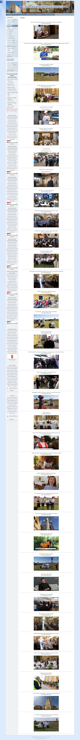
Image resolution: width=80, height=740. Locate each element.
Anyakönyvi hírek (29, 14)
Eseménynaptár (10, 21)
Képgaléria (9, 23)
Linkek (8, 50)
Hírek (16, 14)
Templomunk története (11, 19)
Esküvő (10, 33)
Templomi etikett (10, 48)
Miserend (22, 14)
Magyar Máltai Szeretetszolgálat (11, 37)
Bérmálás (11, 31)
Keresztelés (11, 29)
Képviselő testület (10, 40)
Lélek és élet (9, 14)
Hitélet (8, 27)
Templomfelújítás (10, 52)
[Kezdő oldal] (40, 7)
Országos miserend (11, 64)
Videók (8, 25)
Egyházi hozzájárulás (49, 14)
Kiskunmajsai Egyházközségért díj (11, 45)
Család (10, 35)
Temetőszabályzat (11, 42)
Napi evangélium (10, 62)
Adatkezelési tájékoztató (10, 55)
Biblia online (9, 66)
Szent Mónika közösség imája (10, 69)
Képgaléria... (12, 390)
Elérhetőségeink (39, 14)
